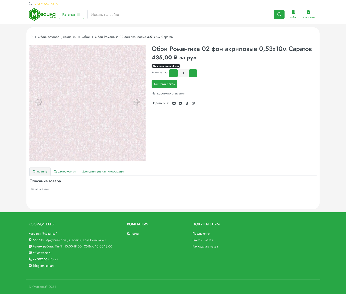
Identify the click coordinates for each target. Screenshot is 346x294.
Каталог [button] (69, 14)
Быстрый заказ (164, 84)
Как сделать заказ (205, 246)
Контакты (133, 233)
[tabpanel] (173, 185)
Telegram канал (43, 265)
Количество (160, 72)
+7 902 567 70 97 (45, 4)
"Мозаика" (39, 286)
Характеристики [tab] (65, 171)
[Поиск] (279, 14)
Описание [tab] (40, 171)
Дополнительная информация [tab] (103, 171)
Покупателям (201, 233)
